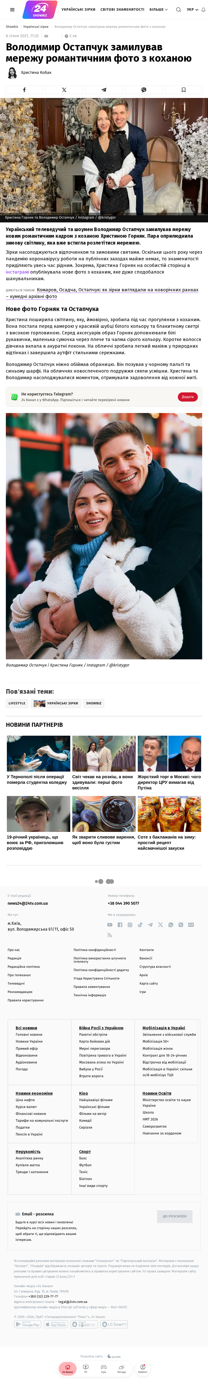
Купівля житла (28, 1165)
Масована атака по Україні (101, 1062)
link (109, 924)
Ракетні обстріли (93, 1034)
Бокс (83, 1158)
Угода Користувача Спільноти (96, 978)
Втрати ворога (91, 1076)
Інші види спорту (93, 1186)
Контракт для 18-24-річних (165, 1055)
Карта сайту (149, 983)
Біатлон (85, 1179)
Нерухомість (28, 1151)
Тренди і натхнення (32, 1172)
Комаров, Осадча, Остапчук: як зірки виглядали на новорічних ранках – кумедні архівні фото (102, 293)
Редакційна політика (24, 967)
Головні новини (29, 1034)
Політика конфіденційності (95, 950)
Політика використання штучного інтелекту (100, 960)
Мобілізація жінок (158, 1048)
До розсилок (175, 1216)
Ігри (143, 992)
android (27, 1324)
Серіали (85, 1127)
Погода (22, 1069)
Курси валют (26, 1107)
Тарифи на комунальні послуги (42, 1120)
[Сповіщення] (203, 9)
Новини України (29, 1041)
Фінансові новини (31, 1114)
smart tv (84, 1324)
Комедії (85, 1120)
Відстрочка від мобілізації (164, 1062)
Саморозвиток (155, 1126)
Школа (148, 1112)
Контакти (147, 950)
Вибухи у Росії (90, 1069)
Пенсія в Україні (29, 1134)
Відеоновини (27, 1055)
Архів (144, 975)
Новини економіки (34, 1093)
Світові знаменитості (122, 9)
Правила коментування (92, 987)
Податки (23, 1127)
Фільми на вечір (92, 1114)
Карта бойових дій (94, 1041)
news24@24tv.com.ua (28, 903)
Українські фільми (94, 1107)
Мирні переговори (94, 1048)
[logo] (40, 10)
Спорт (85, 1151)
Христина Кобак (36, 73)
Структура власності (155, 967)
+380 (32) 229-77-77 (43, 1296)
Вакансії (146, 958)
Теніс (83, 1172)
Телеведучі (16, 983)
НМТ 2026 (150, 1119)
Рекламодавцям (20, 992)
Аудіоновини (26, 1062)
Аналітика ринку (29, 1158)
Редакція (14, 958)
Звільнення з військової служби (169, 1034)
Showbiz (12, 27)
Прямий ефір (27, 1048)
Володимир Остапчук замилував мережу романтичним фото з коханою (110, 27)
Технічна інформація (90, 995)
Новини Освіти (157, 1093)
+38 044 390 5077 (123, 903)
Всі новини (26, 1028)
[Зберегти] (183, 90)
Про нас (14, 950)
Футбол (85, 1165)
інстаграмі (17, 272)
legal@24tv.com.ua (73, 1302)
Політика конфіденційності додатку (101, 970)
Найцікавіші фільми (96, 1100)
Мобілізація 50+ (156, 1041)
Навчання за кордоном (162, 1133)
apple (56, 1324)
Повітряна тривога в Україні (102, 1055)
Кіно (83, 1093)
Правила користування (26, 1000)
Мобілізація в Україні (164, 1028)
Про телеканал (19, 975)
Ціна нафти (25, 1100)
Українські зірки (78, 9)
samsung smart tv (114, 1324)
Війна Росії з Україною (101, 1028)
